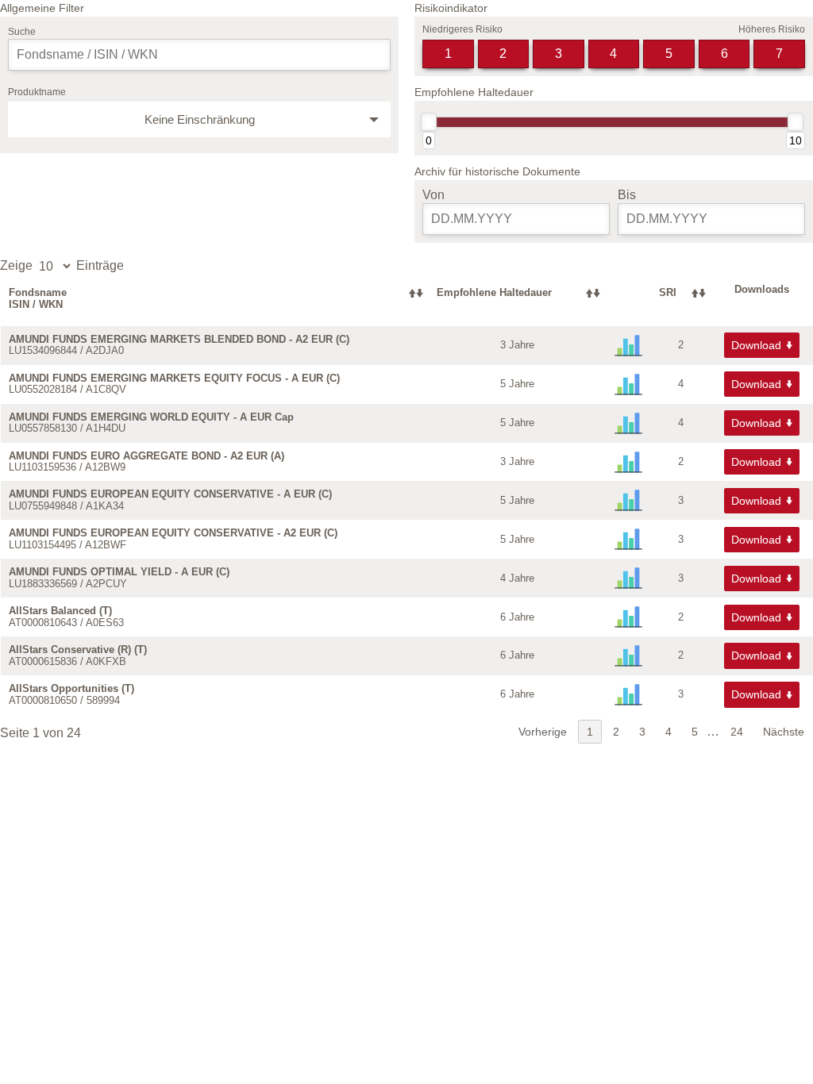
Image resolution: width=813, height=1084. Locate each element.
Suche (22, 31)
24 (736, 731)
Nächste (783, 731)
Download (756, 345)
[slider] (429, 122)
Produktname (37, 92)
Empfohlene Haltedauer (494, 292)
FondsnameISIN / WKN (38, 298)
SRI (667, 292)
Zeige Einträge (62, 265)
